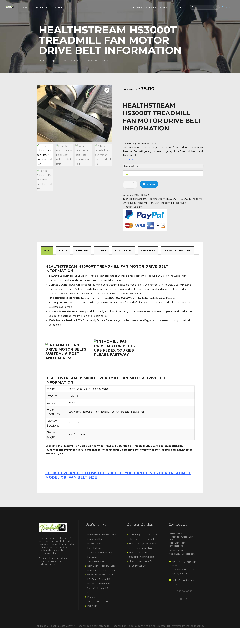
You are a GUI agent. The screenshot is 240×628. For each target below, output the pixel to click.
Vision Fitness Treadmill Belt (100, 575)
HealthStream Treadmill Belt (101, 570)
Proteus (91, 597)
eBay (145, 320)
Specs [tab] (63, 250)
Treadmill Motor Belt (173, 202)
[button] (106, 90)
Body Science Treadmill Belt (101, 566)
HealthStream (138, 198)
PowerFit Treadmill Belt (98, 583)
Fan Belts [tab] (148, 250)
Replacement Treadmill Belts (101, 535)
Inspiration (92, 606)
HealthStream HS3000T (163, 198)
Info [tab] (47, 250)
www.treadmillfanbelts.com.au (188, 626)
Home (41, 60)
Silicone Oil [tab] (123, 250)
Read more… (130, 159)
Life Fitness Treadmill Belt (99, 579)
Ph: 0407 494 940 (182, 591)
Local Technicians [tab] (177, 250)
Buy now (150, 184)
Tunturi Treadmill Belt (97, 601)
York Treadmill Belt (96, 561)
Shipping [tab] (82, 250)
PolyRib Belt (141, 194)
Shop (52, 60)
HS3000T (184, 198)
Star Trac (91, 592)
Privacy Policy (94, 543)
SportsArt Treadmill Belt (98, 588)
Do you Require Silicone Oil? (139, 143)
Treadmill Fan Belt (147, 202)
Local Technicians (95, 548)
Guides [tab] (101, 250)
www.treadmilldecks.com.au (86, 626)
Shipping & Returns (96, 539)
